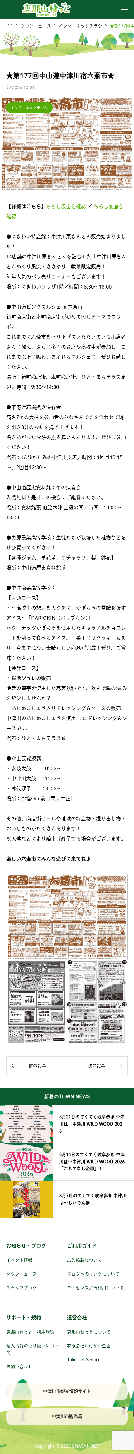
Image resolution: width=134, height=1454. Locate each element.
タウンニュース (21, 1274)
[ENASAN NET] (46, 9)
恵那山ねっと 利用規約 (30, 1332)
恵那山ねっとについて (89, 1332)
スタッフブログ (21, 1288)
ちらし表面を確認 (66, 206)
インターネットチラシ (29, 107)
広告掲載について (84, 1260)
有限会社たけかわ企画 (89, 1346)
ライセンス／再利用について (95, 1288)
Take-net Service (83, 1359)
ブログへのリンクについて (93, 1274)
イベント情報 (19, 1260)
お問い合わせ (19, 1366)
